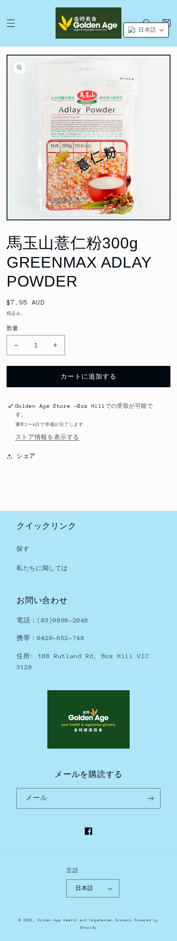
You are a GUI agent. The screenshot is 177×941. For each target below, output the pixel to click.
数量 (13, 328)
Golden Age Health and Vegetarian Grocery (84, 920)
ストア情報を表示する (47, 437)
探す (22, 549)
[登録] (150, 798)
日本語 (84, 888)
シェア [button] (26, 456)
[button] (10, 23)
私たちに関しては (42, 568)
